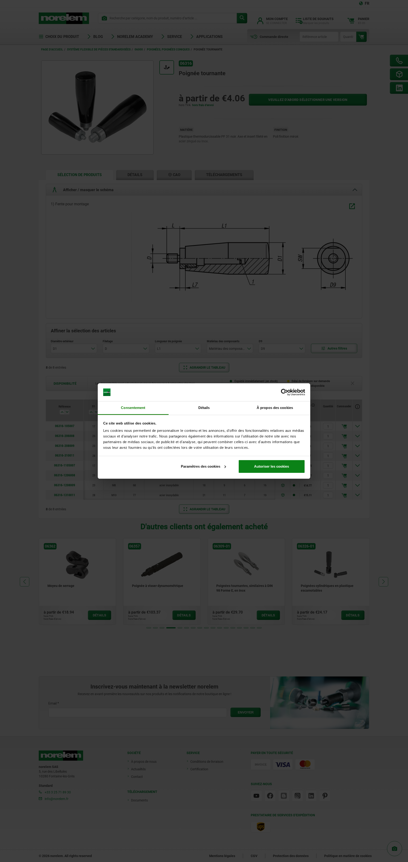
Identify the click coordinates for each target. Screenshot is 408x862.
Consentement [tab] (133, 408)
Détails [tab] (204, 408)
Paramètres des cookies (200, 466)
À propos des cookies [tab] (275, 408)
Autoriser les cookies (271, 466)
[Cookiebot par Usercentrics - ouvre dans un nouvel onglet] (284, 392)
